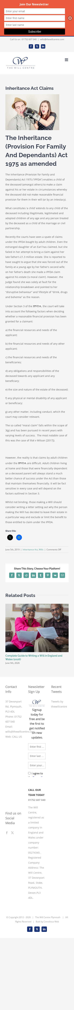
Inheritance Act (30, 549)
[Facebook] (6, 832)
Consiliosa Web (51, 949)
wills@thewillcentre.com (52, 39)
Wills (41, 549)
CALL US (17, 736)
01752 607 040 (29, 39)
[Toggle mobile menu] (67, 60)
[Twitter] (12, 832)
